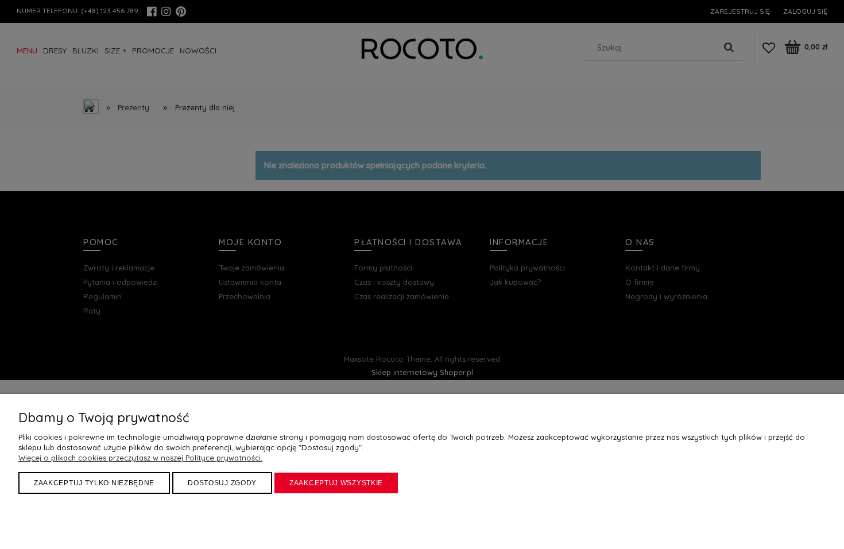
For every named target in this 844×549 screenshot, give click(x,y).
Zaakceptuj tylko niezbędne (94, 483)
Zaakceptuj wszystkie (336, 483)
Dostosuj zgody (222, 483)
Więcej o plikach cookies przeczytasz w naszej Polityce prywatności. (140, 457)
